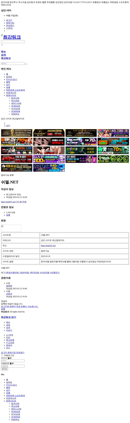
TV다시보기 (11, 385)
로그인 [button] (4, 352)
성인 (8, 126)
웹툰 (8, 388)
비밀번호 (7, 363)
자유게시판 (11, 398)
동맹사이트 (11, 401)
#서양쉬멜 (44, 272)
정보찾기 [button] (20, 352)
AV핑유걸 (15, 111)
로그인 (9, 20)
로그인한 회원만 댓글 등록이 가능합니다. (19, 306)
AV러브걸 (15, 109)
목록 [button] (8, 215)
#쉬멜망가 (54, 272)
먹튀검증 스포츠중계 (15, 396)
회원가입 (10, 23)
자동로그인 (9, 355)
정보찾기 (10, 25)
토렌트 (9, 382)
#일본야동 (24, 272)
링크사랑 (15, 98)
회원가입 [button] (12, 352)
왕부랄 (9, 286)
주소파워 (15, 101)
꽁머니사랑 (16, 103)
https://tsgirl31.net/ (13, 202)
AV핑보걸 (15, 106)
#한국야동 (34, 272)
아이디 (6, 358)
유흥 (8, 393)
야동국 (9, 294)
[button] (9, 330)
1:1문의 (9, 28)
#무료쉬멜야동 (12, 272)
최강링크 (6, 58)
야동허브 (15, 114)
